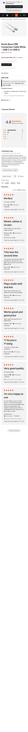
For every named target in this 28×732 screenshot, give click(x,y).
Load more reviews (14, 430)
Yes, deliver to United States (14, 6)
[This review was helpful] (19, 209)
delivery (13, 183)
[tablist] (12, 15)
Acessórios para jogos (19, 19)
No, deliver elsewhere (13, 10)
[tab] (12, 15)
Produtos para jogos (6, 19)
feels (18, 183)
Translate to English (10, 237)
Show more (4, 186)
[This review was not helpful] (22, 209)
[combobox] (20, 190)
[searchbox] (7, 176)
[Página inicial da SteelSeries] (7, 15)
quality (7, 183)
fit (2, 183)
